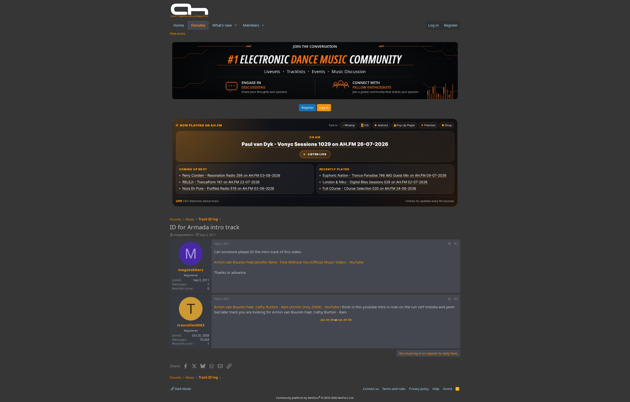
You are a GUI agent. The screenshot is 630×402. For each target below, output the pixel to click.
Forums (198, 25)
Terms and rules (393, 389)
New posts (177, 33)
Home (178, 25)
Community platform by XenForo (315, 398)
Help (435, 389)
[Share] (449, 244)
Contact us (371, 389)
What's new (222, 25)
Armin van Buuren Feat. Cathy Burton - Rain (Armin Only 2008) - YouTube (276, 306)
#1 (456, 244)
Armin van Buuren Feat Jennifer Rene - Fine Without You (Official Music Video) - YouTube (288, 262)
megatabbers (183, 234)
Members (251, 25)
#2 (456, 299)
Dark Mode (182, 389)
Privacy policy (419, 389)
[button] (235, 25)
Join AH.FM (327, 320)
